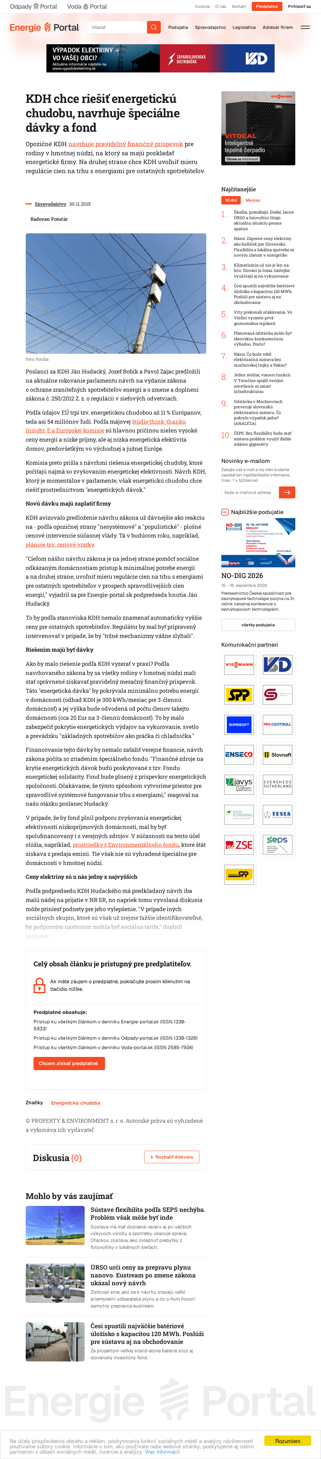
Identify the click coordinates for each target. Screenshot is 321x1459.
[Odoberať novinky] (287, 492)
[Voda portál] (87, 6)
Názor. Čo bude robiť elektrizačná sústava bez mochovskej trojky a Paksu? (260, 360)
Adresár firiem (278, 27)
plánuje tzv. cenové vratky (60, 544)
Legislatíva (244, 27)
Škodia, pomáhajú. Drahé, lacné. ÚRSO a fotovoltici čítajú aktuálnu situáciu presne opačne (264, 220)
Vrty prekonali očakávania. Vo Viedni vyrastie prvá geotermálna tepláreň (263, 318)
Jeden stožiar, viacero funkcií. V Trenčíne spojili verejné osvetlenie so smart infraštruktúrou (262, 383)
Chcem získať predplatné (68, 1063)
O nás (220, 6)
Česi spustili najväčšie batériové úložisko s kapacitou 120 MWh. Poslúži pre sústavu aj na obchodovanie (264, 294)
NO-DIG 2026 (242, 575)
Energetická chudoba (75, 1103)
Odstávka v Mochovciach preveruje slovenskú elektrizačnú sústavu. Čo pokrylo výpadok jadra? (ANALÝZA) (258, 412)
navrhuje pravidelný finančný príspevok (125, 144)
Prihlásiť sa (299, 6)
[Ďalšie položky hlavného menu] (305, 27)
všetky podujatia (258, 625)
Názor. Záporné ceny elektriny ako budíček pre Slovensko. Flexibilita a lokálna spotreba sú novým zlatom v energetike (264, 247)
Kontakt (239, 6)
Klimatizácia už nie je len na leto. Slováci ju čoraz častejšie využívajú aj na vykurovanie (262, 271)
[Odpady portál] (33, 6)
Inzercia (202, 6)
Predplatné (267, 6)
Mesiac (253, 200)
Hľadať (154, 27)
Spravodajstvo (210, 27)
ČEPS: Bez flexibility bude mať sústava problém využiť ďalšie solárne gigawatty (263, 439)
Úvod (44, 27)
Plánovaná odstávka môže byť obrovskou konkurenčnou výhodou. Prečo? (263, 339)
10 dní (231, 200)
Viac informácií (162, 1451)
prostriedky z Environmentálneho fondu (126, 844)
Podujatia (178, 27)
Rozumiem (287, 1441)
